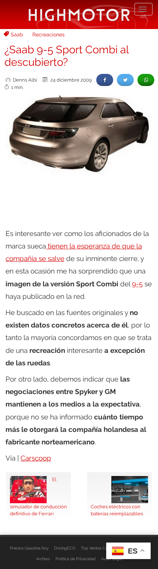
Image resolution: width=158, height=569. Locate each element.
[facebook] (104, 80)
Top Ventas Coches (98, 548)
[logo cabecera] (79, 14)
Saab (17, 34)
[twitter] (125, 80)
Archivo (43, 558)
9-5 (137, 284)
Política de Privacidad (75, 558)
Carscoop (36, 458)
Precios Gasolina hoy (29, 548)
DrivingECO (64, 548)
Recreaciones (48, 34)
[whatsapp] (145, 80)
